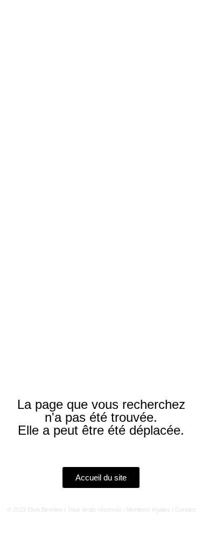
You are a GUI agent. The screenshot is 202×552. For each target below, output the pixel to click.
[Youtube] (86, 532)
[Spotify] (115, 532)
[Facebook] (145, 532)
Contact (185, 509)
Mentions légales (148, 509)
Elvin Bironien (44, 509)
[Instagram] (56, 532)
